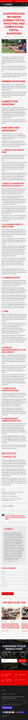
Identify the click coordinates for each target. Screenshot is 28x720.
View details (5, 630)
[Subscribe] (24, 701)
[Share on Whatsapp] (11, 506)
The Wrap (8, 7)
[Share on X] (7, 506)
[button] (2, 4)
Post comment (8, 593)
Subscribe (22, 660)
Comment (4, 582)
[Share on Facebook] (5, 506)
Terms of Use (14, 704)
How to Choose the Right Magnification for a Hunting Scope (10, 626)
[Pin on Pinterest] (9, 506)
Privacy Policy (19, 704)
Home (3, 7)
